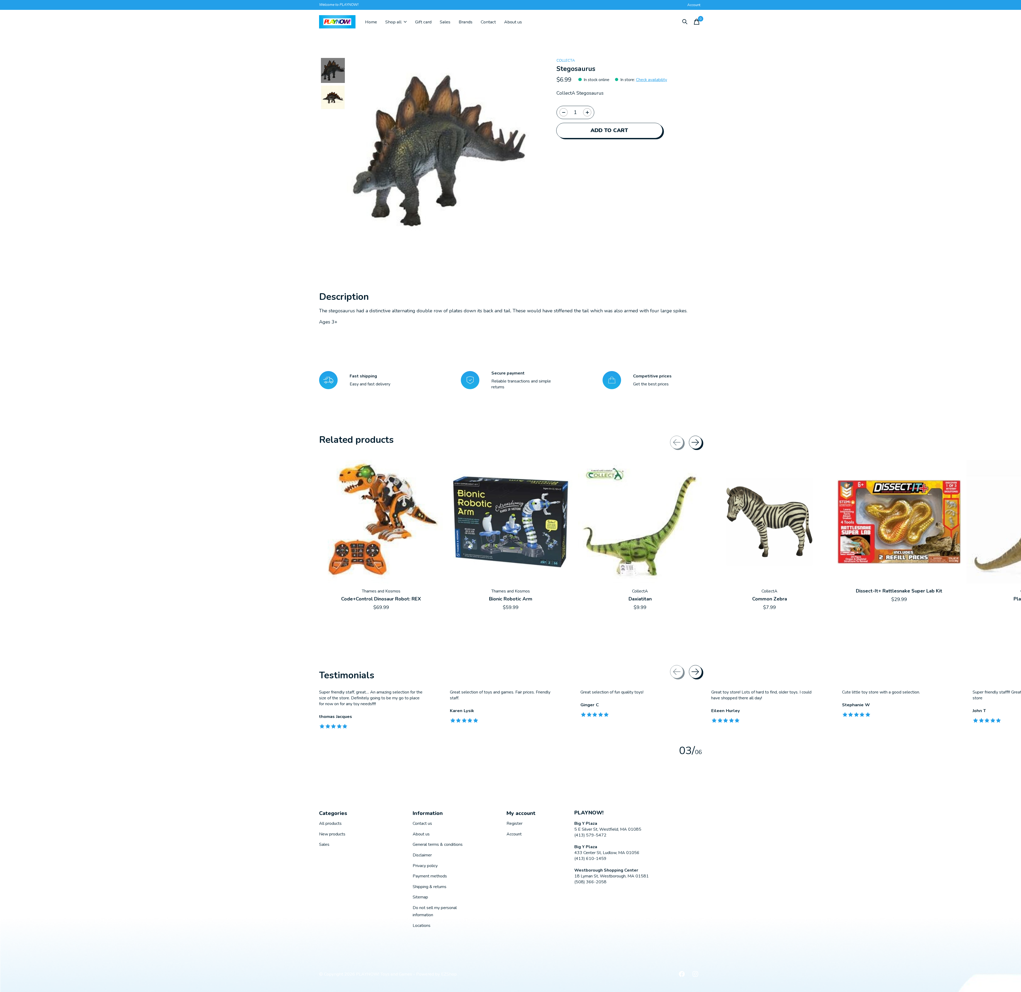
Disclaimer (422, 855)
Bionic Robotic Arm (510, 599)
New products (332, 834)
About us (513, 22)
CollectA (565, 60)
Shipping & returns (429, 887)
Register (514, 823)
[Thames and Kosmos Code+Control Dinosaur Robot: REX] (381, 522)
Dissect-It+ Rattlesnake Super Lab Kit (899, 591)
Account (514, 834)
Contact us (422, 823)
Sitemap (420, 897)
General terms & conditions (438, 844)
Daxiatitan (640, 599)
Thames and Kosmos (381, 591)
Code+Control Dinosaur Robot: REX (381, 599)
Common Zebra (769, 599)
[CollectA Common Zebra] (769, 522)
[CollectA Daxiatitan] (640, 522)
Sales (445, 22)
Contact (488, 22)
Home (371, 22)
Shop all (393, 22)
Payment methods (430, 876)
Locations (421, 925)
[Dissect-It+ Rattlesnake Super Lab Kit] (899, 522)
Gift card (423, 22)
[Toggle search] (685, 21)
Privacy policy (425, 866)
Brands (465, 22)
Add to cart (609, 130)
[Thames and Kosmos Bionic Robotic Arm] (510, 522)
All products (330, 823)
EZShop (449, 974)
